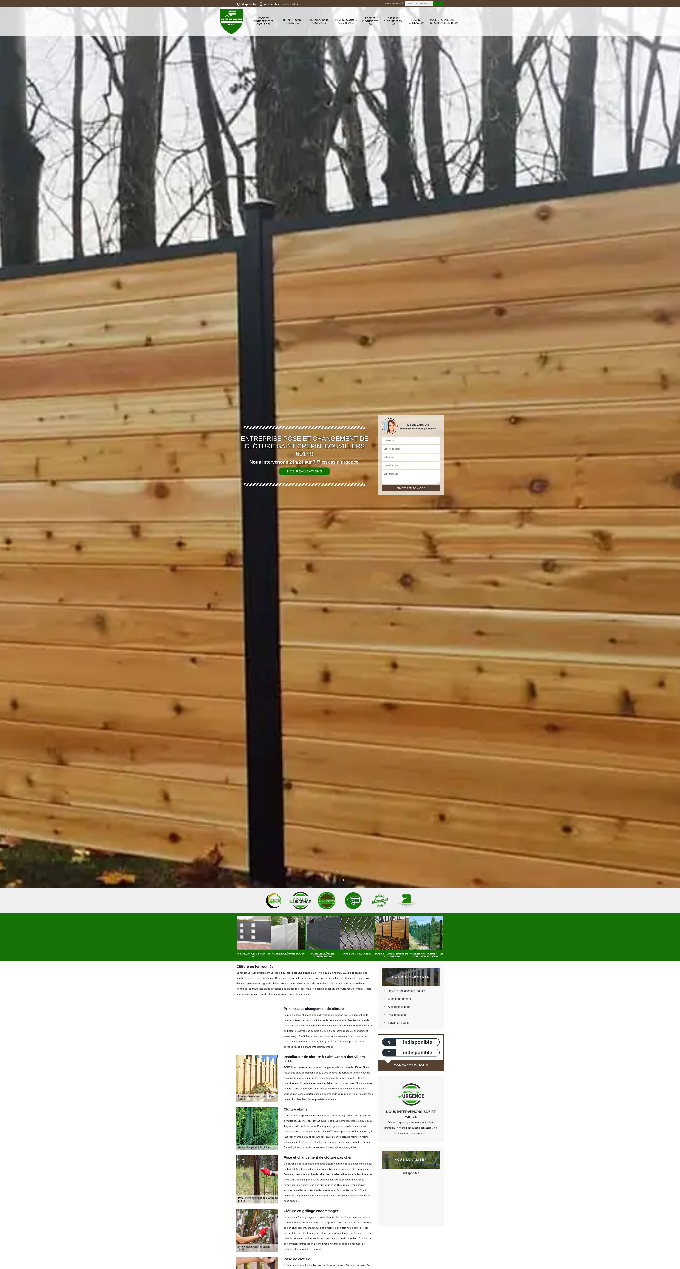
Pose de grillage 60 (416, 21)
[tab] (340, 507)
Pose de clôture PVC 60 (370, 21)
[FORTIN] (231, 21)
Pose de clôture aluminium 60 (346, 21)
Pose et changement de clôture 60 (263, 21)
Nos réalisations (304, 471)
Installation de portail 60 (292, 21)
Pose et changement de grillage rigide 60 (444, 21)
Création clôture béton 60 (393, 21)
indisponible (248, 4)
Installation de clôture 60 (319, 21)
